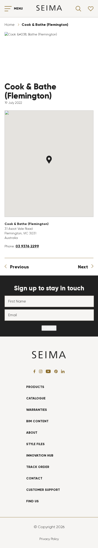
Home (10, 24)
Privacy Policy (49, 539)
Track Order (37, 467)
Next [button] (83, 267)
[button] (49, 160)
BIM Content (37, 421)
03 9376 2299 (27, 246)
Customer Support (43, 490)
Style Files (35, 444)
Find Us (32, 501)
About (31, 433)
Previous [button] (19, 267)
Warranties (36, 410)
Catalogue (36, 398)
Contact (34, 478)
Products (35, 387)
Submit (49, 328)
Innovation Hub (39, 455)
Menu (18, 9)
